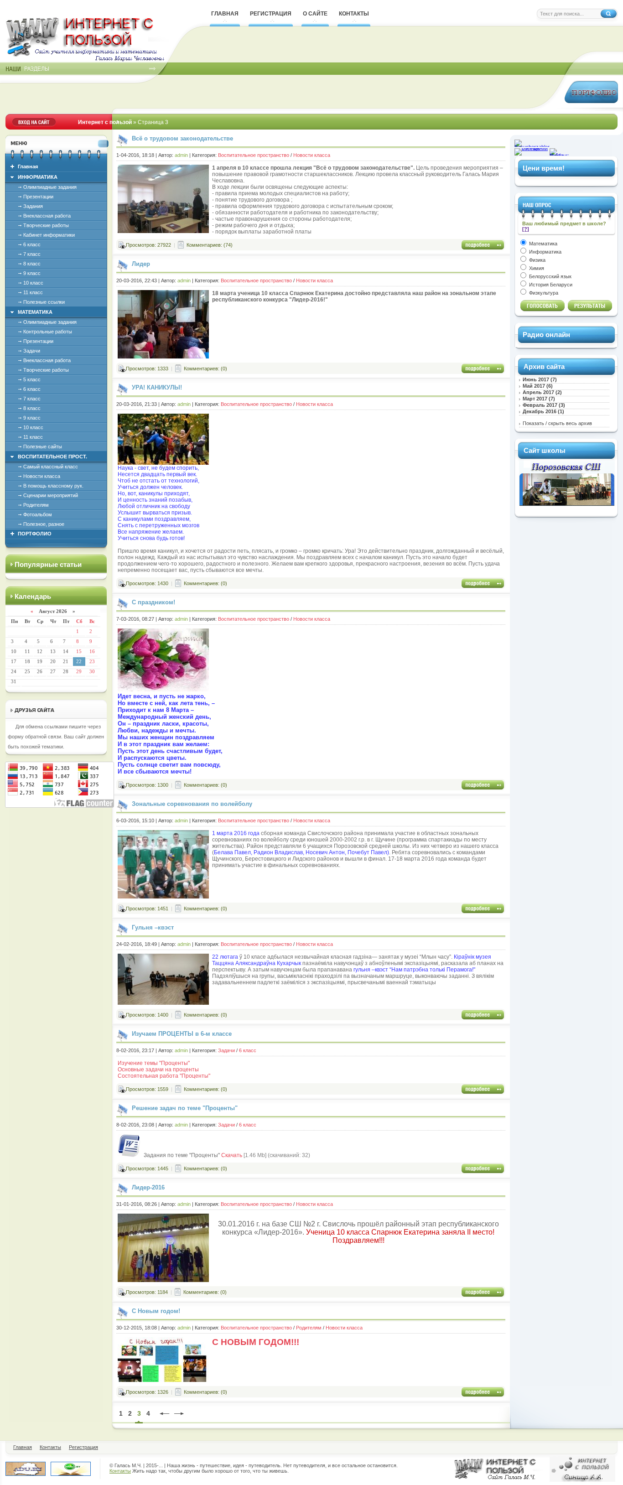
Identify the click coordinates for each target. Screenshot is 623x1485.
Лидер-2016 (148, 1187)
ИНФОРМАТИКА (37, 177)
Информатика (544, 251)
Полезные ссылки (44, 302)
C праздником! (153, 602)
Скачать (231, 1155)
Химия (536, 268)
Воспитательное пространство (253, 155)
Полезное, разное (43, 524)
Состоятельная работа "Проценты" (164, 1076)
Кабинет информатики (49, 235)
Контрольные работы (47, 331)
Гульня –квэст (153, 927)
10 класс (33, 283)
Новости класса (41, 476)
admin (181, 155)
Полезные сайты (42, 446)
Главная (28, 166)
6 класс (32, 244)
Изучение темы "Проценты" (154, 1063)
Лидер (141, 263)
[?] (525, 229)
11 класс (33, 292)
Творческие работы (46, 225)
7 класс (32, 254)
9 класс (32, 273)
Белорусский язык (549, 276)
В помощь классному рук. (53, 485)
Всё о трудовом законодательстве (182, 138)
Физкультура (543, 293)
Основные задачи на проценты (158, 1069)
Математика (542, 243)
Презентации (38, 196)
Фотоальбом (37, 514)
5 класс (32, 379)
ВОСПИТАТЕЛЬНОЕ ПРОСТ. (52, 456)
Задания (33, 206)
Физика (536, 260)
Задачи (31, 350)
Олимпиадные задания (50, 187)
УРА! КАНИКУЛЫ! (157, 387)
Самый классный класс (50, 466)
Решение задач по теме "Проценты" (185, 1108)
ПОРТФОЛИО (35, 533)
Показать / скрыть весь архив (557, 423)
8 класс (32, 263)
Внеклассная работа (47, 215)
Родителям (36, 505)
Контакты (120, 1471)
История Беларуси (550, 284)
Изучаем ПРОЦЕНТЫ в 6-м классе (182, 1033)
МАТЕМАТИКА (35, 312)
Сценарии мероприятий (50, 495)
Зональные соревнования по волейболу (192, 803)
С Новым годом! (156, 1311)
